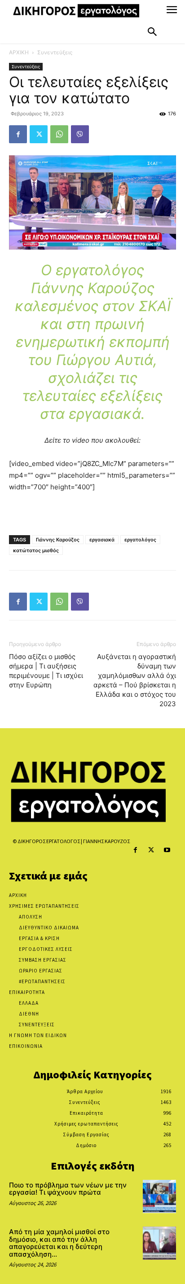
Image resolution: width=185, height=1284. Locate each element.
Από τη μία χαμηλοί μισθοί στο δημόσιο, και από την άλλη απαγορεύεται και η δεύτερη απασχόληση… (59, 1242)
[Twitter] (39, 134)
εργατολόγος (140, 539)
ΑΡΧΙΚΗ (19, 52)
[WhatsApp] (59, 134)
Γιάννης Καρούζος (57, 539)
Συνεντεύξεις (54, 52)
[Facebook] (18, 134)
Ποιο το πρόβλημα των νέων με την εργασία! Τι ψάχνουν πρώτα (68, 1189)
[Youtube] (166, 850)
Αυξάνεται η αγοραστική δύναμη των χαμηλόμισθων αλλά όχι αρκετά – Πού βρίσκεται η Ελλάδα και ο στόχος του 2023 (134, 680)
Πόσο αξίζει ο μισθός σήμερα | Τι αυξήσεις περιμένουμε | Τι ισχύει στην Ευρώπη (46, 670)
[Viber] (80, 134)
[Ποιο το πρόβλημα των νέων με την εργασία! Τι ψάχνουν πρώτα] (159, 1196)
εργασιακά (102, 539)
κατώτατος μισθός (36, 550)
